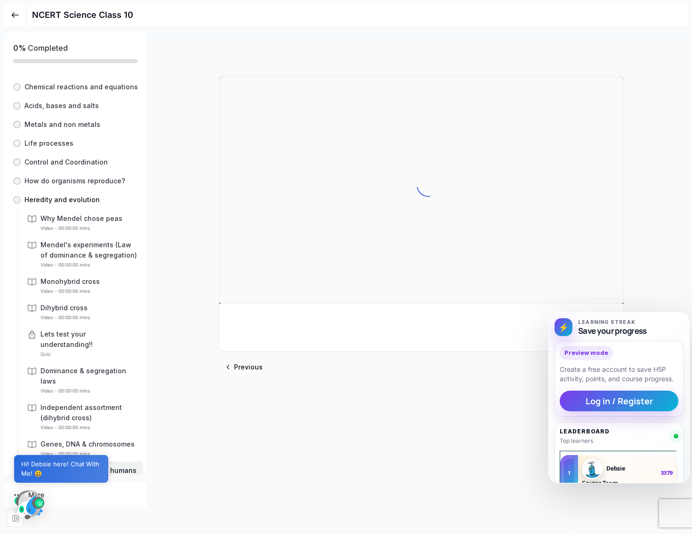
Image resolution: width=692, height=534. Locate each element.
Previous (248, 367)
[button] (75, 87)
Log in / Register (619, 401)
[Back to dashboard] (15, 15)
